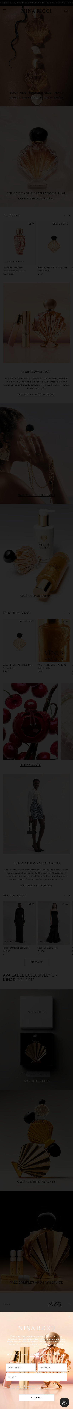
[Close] (69, 1316)
